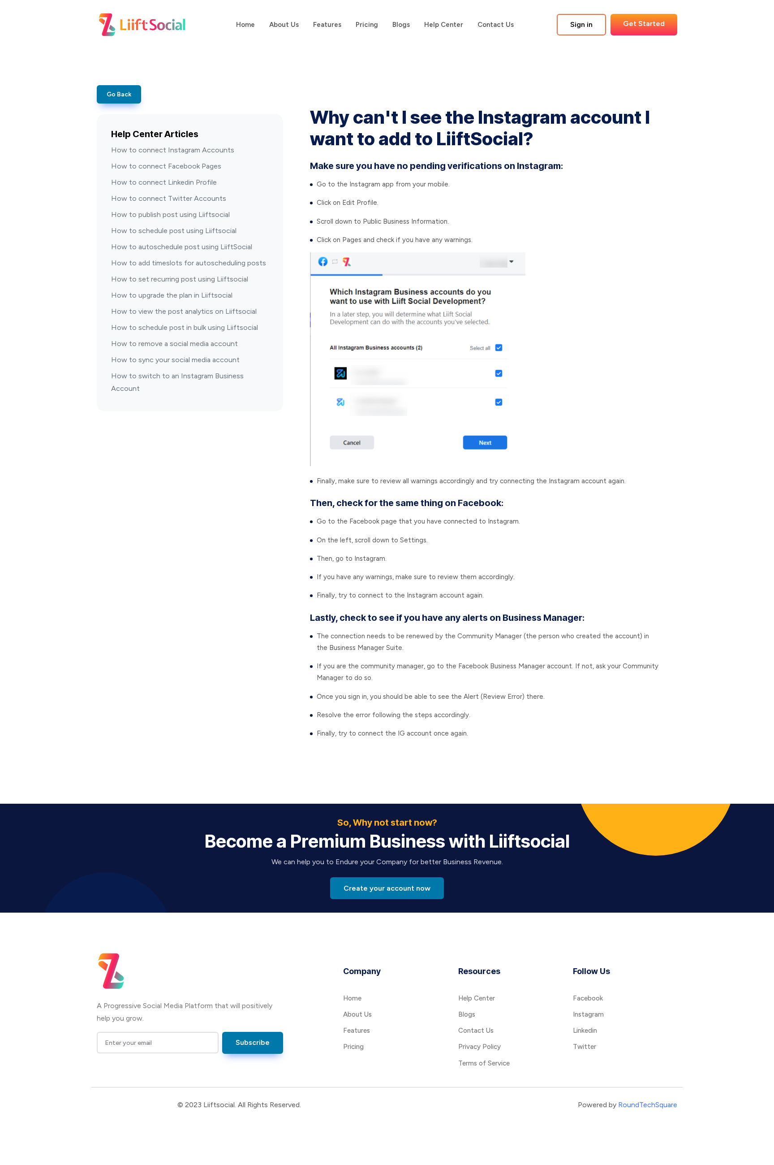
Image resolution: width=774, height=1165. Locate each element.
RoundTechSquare (647, 1104)
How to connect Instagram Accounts (172, 150)
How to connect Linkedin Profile (164, 182)
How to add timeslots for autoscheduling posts (188, 263)
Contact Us (495, 25)
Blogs (401, 25)
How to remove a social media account (174, 343)
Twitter (584, 1047)
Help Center (443, 25)
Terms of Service (484, 1063)
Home (245, 25)
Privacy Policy (479, 1047)
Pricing (367, 25)
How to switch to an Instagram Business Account (177, 382)
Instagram (588, 1014)
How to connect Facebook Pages (166, 166)
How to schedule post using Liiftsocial (173, 230)
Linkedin (585, 1030)
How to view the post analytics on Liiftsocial (184, 311)
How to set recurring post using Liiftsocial (179, 279)
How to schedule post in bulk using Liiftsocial (184, 327)
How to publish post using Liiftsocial (170, 214)
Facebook (588, 998)
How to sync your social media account (175, 359)
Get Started (644, 23)
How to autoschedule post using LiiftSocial (181, 247)
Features (327, 25)
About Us (284, 25)
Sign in (581, 24)
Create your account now (387, 888)
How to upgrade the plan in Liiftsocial (171, 295)
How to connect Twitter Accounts (168, 198)
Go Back (119, 94)
